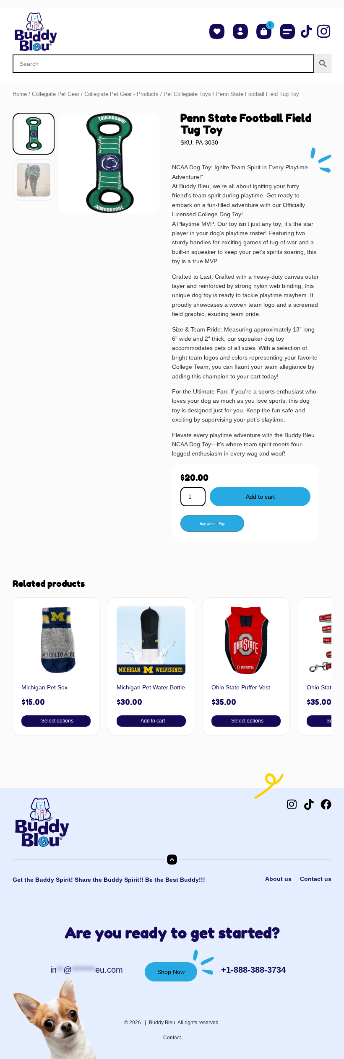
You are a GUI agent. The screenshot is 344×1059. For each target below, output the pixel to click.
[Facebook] (326, 804)
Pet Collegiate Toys (187, 94)
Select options (57, 721)
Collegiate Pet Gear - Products (121, 94)
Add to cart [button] (152, 721)
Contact (172, 1038)
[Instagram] (291, 804)
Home (20, 94)
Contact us (315, 878)
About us (278, 878)
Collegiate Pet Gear (55, 94)
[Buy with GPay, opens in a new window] (212, 523)
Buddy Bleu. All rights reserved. (184, 1022)
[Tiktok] (308, 804)
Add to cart (260, 496)
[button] (287, 31)
